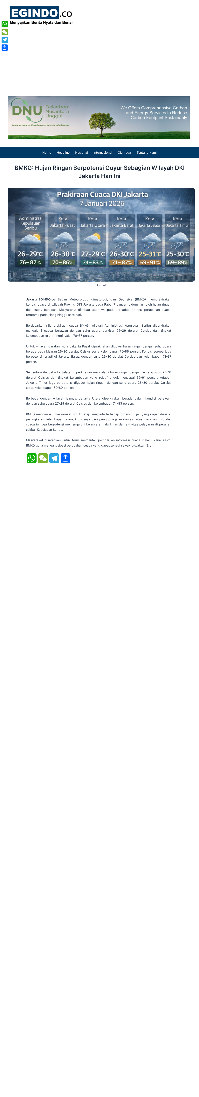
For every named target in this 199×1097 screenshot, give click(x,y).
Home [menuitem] (46, 152)
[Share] (5, 47)
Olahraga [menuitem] (124, 152)
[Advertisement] (99, 59)
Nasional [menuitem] (81, 152)
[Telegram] (5, 40)
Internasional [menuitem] (102, 152)
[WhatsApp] (5, 24)
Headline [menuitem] (63, 152)
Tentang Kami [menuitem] (147, 152)
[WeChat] (5, 32)
